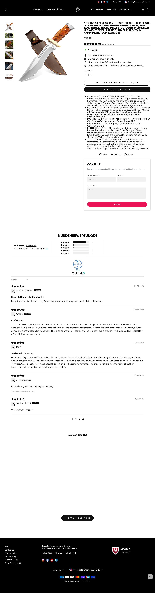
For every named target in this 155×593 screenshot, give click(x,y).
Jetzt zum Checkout (117, 89)
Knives (37, 9)
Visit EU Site (97, 9)
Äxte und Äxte (54, 9)
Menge (88, 71)
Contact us (9, 550)
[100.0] (77, 264)
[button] (90, 43)
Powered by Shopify (77, 584)
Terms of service (12, 559)
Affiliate (111, 9)
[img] (17, 286)
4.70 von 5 (31, 245)
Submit (117, 204)
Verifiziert (77, 273)
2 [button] (76, 419)
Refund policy (10, 556)
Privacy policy (11, 553)
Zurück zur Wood (79, 518)
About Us (124, 9)
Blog (7, 546)
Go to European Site (13, 563)
